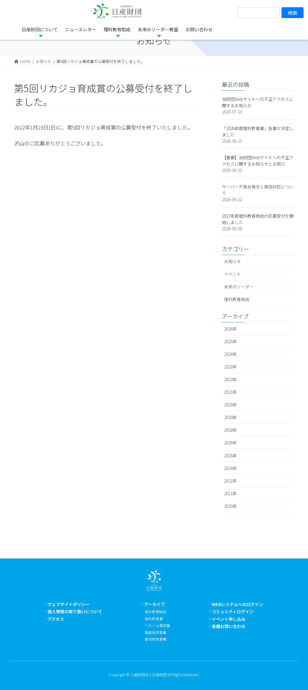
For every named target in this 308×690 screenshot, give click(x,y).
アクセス (56, 619)
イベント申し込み (228, 619)
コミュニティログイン (233, 611)
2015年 (230, 455)
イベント (232, 274)
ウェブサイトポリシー (69, 604)
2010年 (230, 506)
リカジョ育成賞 (157, 625)
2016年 (230, 443)
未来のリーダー (239, 287)
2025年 (230, 341)
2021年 (230, 392)
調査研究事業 (155, 632)
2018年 (230, 430)
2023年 (230, 367)
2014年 (230, 468)
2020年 (230, 405)
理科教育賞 (154, 618)
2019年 (230, 417)
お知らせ (232, 261)
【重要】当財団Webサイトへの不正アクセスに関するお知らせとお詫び (258, 160)
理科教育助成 (236, 299)
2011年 (230, 493)
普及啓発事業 (155, 639)
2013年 (230, 481)
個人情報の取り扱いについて (75, 611)
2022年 (230, 379)
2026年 (230, 329)
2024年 (230, 354)
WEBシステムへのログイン (237, 604)
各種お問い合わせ (228, 626)
